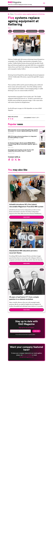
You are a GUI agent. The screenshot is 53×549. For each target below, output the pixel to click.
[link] (26, 206)
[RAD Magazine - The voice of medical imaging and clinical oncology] (14, 2)
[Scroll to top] (49, 545)
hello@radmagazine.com (26, 357)
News (11, 14)
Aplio (10, 31)
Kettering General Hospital (19, 31)
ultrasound (41, 31)
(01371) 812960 (27, 355)
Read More (26, 217)
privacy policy (32, 334)
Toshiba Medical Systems (32, 31)
